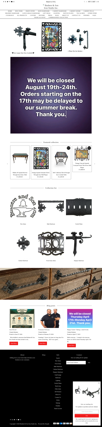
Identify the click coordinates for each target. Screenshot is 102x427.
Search (58, 358)
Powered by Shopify (43, 424)
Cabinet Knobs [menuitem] (75, 11)
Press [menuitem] (50, 15)
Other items (58, 389)
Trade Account (58, 408)
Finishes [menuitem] (86, 15)
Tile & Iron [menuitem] (81, 13)
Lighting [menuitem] (56, 13)
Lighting (58, 380)
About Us (58, 394)
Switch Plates (57, 383)
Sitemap (58, 403)
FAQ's (58, 400)
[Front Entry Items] (51, 243)
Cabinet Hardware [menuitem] (59, 11)
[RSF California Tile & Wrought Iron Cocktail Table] (61, 158)
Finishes (58, 405)
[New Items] (23, 206)
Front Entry (58, 363)
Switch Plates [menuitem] (68, 13)
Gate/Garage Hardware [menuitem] (31, 13)
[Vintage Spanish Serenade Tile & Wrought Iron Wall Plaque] (40, 158)
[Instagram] (5, 1)
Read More (14, 343)
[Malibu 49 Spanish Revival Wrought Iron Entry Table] (19, 158)
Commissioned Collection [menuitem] (58, 17)
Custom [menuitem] (33, 15)
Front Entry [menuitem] (30, 11)
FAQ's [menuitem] (94, 15)
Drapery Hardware (58, 372)
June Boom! (13, 329)
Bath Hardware (58, 366)
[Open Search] (84, 1)
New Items (58, 361)
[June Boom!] (22, 318)
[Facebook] (3, 1)
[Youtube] (12, 1)
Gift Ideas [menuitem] (46, 13)
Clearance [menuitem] (10, 15)
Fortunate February (44, 329)
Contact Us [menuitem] (76, 15)
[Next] (94, 163)
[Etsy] (14, 1)
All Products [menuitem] (22, 15)
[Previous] (7, 163)
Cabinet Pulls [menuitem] (89, 11)
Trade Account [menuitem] (39, 17)
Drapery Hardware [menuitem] (12, 13)
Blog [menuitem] (57, 15)
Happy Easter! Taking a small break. (78, 329)
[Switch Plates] (79, 206)
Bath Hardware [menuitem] (44, 11)
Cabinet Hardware (58, 369)
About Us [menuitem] (65, 15)
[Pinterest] (9, 1)
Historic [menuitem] (42, 15)
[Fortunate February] (51, 318)
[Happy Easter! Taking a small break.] (80, 318)
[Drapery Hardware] (79, 243)
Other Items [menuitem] (92, 13)
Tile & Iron (58, 386)
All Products (58, 391)
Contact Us (58, 397)
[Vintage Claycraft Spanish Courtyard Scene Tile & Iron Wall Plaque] (82, 154)
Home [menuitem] (10, 11)
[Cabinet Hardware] (23, 243)
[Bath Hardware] (51, 206)
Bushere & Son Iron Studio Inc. (28, 424)
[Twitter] (8, 1)
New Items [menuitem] (19, 11)
